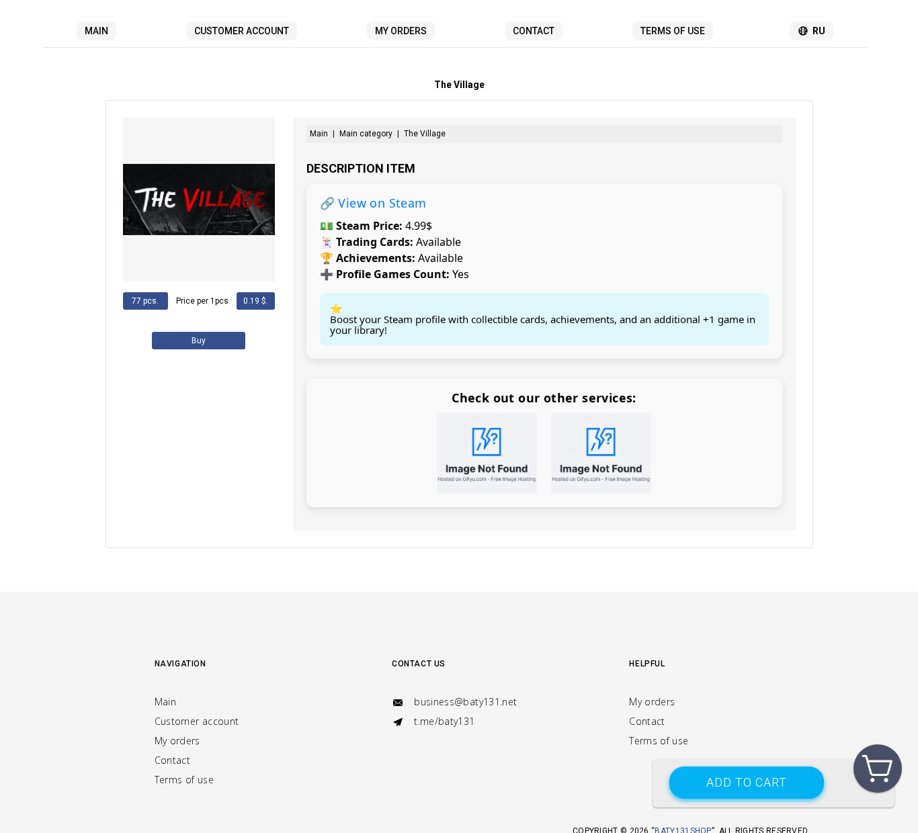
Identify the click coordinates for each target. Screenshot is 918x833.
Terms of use (672, 31)
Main (96, 31)
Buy (199, 340)
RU (818, 31)
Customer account (241, 31)
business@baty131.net (464, 701)
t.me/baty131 (443, 721)
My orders (401, 31)
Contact (533, 31)
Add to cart (746, 782)
